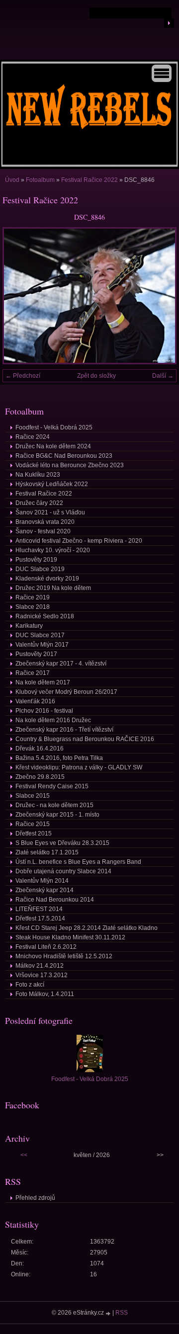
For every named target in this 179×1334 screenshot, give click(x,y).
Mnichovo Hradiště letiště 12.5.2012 (63, 956)
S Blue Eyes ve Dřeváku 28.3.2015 (62, 842)
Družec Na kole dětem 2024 (53, 446)
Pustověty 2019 (36, 559)
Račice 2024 (32, 436)
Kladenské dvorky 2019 (47, 578)
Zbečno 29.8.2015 (40, 776)
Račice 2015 (32, 824)
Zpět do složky (96, 375)
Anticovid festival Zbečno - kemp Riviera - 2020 (78, 540)
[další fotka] (160, 295)
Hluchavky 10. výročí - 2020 (52, 550)
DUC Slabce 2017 (40, 635)
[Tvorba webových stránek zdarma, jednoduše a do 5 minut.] (108, 1313)
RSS (121, 1312)
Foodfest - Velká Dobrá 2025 (53, 427)
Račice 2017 (32, 672)
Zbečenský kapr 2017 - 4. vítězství (60, 663)
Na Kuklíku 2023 (37, 474)
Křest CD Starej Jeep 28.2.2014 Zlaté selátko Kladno (86, 927)
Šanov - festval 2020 (43, 531)
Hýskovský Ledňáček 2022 (51, 484)
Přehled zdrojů (35, 1197)
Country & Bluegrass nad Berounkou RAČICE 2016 (84, 739)
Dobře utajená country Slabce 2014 (63, 871)
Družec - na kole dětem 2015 (54, 805)
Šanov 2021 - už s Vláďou (50, 512)
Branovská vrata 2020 (45, 521)
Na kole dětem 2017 (42, 682)
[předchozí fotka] (18, 295)
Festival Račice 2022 (89, 179)
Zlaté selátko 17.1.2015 (47, 852)
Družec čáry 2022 (39, 503)
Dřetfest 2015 (33, 833)
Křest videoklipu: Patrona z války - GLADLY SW (78, 767)
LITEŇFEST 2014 (39, 909)
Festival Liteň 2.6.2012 (46, 946)
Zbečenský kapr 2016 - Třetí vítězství (64, 729)
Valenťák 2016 (35, 701)
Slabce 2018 (32, 606)
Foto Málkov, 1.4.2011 (44, 994)
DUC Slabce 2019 (40, 569)
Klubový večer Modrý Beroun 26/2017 (66, 691)
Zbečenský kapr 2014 (44, 890)
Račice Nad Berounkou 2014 (54, 899)
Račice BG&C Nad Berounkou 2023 (63, 455)
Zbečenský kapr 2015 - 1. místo (57, 814)
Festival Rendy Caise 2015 (52, 786)
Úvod (12, 179)
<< (23, 1155)
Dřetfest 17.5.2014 (40, 918)
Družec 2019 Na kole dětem (53, 587)
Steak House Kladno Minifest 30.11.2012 (70, 937)
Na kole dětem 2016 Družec (53, 720)
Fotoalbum (40, 179)
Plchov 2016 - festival (44, 710)
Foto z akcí (29, 984)
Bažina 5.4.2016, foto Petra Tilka (59, 757)
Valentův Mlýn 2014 (42, 880)
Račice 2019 (32, 597)
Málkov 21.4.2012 (39, 965)
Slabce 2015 (32, 795)
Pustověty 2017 (36, 654)
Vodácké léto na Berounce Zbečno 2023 (69, 465)
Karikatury (29, 625)
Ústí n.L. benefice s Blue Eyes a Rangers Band (78, 861)
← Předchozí (22, 375)
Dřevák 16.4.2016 (39, 748)
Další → (163, 375)
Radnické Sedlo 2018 (44, 616)
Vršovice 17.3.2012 (41, 975)
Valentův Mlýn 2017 (42, 644)
